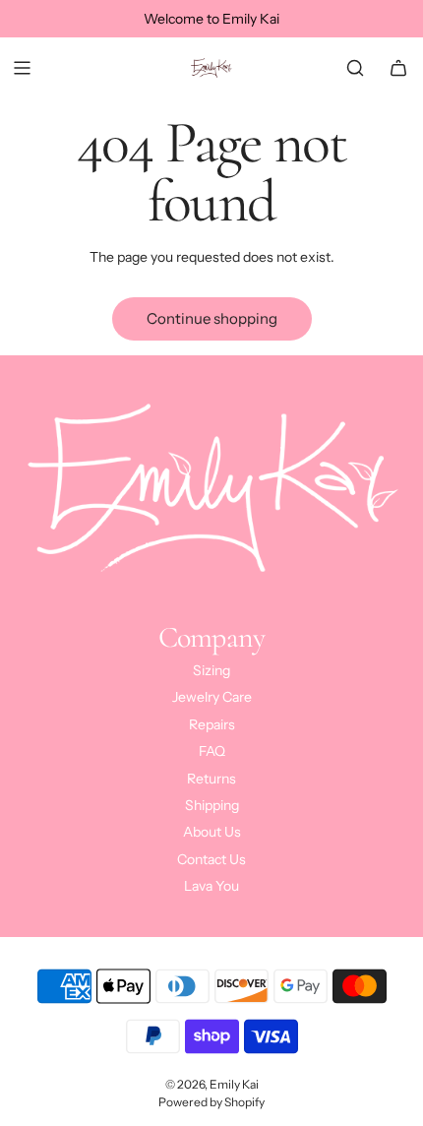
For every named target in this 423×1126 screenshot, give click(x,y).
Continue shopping (212, 318)
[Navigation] (21, 68)
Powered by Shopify (211, 1102)
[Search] (355, 68)
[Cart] (398, 68)
